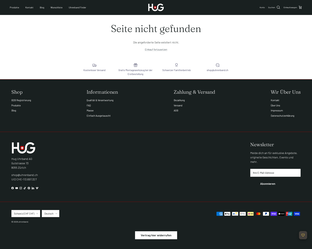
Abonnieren (267, 183)
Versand (178, 105)
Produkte (14, 7)
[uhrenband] (156, 7)
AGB (176, 110)
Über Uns (275, 105)
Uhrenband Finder (77, 7)
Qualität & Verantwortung (100, 100)
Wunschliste (56, 7)
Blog (42, 7)
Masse (90, 110)
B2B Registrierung (21, 100)
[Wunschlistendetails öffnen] (303, 235)
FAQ (89, 105)
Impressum (277, 110)
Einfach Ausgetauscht (99, 115)
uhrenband (23, 222)
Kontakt (29, 7)
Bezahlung (179, 100)
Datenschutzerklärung (282, 115)
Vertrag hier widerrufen (156, 235)
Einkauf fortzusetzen (156, 49)
